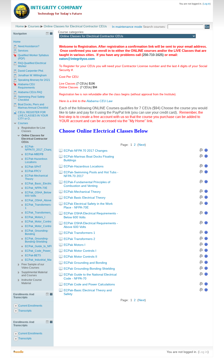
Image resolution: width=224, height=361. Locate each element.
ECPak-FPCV (33, 171)
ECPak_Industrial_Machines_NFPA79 (47, 259)
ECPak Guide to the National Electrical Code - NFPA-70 (90, 276)
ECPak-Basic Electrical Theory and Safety (88, 292)
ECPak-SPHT (33, 166)
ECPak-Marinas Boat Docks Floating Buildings (89, 158)
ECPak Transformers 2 (79, 239)
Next (141, 144)
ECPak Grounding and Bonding (85, 262)
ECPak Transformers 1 (79, 232)
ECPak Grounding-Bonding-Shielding (89, 268)
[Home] (48, 10)
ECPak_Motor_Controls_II (40, 226)
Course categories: (71, 32)
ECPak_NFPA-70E (36, 187)
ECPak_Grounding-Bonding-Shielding (36, 240)
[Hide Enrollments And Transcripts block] (47, 294)
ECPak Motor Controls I (80, 250)
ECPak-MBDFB (34, 154)
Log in (206, 3)
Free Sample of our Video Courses (32, 266)
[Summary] (206, 151)
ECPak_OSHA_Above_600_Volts (45, 200)
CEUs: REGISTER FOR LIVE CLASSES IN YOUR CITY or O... (33, 115)
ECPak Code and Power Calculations (89, 284)
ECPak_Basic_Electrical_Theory (44, 183)
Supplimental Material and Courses (34, 274)
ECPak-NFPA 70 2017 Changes (85, 150)
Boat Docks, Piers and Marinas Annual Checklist (33, 106)
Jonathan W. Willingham (32, 75)
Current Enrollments (30, 305)
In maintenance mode (127, 26)
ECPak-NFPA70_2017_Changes (40, 148)
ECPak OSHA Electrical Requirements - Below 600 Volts (91, 215)
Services (23, 50)
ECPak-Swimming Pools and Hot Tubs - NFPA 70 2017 (91, 174)
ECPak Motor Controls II (80, 256)
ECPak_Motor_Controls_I (40, 221)
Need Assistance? (28, 46)
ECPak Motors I (74, 244)
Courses (34, 26)
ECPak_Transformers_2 (39, 212)
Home (20, 26)
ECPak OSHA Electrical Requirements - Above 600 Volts (91, 225)
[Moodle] (18, 352)
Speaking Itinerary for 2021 (34, 80)
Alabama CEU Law (99, 101)
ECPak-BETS (33, 255)
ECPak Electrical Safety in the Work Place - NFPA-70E (88, 205)
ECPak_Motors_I (35, 217)
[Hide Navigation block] (47, 33)
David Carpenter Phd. (31, 70)
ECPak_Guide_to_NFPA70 (41, 246)
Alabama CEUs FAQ (30, 92)
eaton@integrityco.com (77, 59)
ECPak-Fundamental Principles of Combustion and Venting (87, 183)
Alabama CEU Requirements (26, 86)
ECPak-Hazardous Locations (83, 166)
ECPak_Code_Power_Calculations (46, 250)
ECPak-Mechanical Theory (82, 191)
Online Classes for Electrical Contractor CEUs (75, 26)
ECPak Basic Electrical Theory (84, 197)
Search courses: (154, 26)
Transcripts (25, 310)
